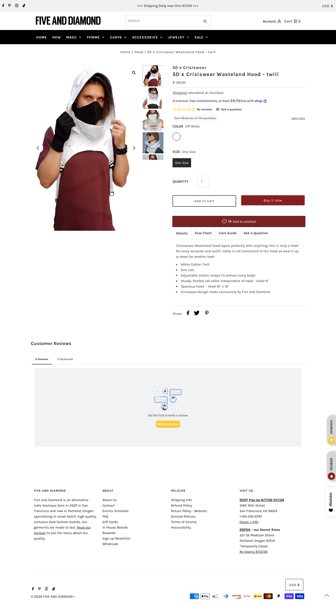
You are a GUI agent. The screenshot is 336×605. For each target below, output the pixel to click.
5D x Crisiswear (189, 67)
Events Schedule (115, 511)
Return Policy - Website (189, 511)
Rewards (109, 533)
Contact (108, 505)
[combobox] (162, 21)
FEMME (93, 37)
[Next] (134, 148)
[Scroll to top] (326, 595)
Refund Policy (181, 505)
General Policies (183, 516)
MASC (71, 37)
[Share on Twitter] (197, 314)
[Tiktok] (23, 6)
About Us (109, 500)
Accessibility (181, 527)
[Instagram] (16, 6)
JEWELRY (176, 37)
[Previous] (38, 148)
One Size (182, 163)
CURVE (116, 37)
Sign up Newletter (116, 538)
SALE (199, 37)
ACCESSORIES (145, 37)
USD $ (327, 6)
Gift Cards (110, 522)
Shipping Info (181, 500)
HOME (41, 37)
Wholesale (110, 544)
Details (182, 233)
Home (125, 52)
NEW (56, 37)
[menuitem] (41, 37)
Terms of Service (184, 522)
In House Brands (115, 527)
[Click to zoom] (134, 72)
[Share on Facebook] (188, 314)
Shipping (180, 93)
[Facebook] (2, 6)
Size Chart (203, 233)
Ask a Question (256, 233)
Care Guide (228, 233)
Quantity (181, 181)
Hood (138, 52)
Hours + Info (249, 522)
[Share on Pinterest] (207, 314)
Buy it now (273, 200)
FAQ (105, 516)
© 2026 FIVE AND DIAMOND (52, 596)
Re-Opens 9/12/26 (254, 552)
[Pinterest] (9, 6)
